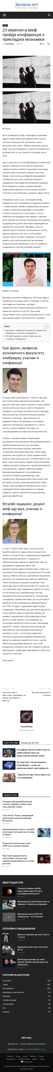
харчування (10, 1059)
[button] (4, 15)
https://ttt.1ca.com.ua (26, 730)
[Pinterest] (17, 49)
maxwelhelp (9, 44)
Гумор (18, 1056)
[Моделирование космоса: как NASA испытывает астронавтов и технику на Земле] (44, 832)
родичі (34, 1059)
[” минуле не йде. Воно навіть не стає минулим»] (9, 777)
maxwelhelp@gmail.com (34, 1049)
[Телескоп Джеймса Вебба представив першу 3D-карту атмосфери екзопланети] (9, 891)
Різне (13, 21)
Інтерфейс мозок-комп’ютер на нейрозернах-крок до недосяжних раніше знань (33, 752)
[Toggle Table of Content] (45, 326)
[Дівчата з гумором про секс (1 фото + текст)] (6, 937)
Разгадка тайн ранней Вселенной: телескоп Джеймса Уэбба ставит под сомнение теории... (17, 804)
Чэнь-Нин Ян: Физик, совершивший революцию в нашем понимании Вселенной (18, 818)
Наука (19, 21)
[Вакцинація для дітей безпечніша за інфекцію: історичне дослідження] (9, 904)
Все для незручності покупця (41, 693)
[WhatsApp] (22, 49)
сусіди (42, 1059)
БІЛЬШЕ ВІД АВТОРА (30, 743)
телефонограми (24, 1059)
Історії (25, 1056)
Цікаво (41, 1056)
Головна (10, 1056)
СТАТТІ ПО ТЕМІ (11, 743)
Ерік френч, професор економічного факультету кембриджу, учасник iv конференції (26, 331)
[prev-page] (4, 787)
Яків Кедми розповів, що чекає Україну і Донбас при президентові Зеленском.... (32, 962)
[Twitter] (11, 49)
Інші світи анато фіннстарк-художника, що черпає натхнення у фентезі (14, 696)
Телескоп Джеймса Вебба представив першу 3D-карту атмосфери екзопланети (29, 891)
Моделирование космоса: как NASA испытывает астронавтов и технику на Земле (18, 832)
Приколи (33, 1056)
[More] (29, 49)
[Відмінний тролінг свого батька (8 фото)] (9, 950)
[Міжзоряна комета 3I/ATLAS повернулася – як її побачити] (9, 917)
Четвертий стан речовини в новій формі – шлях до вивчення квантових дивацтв (32, 765)
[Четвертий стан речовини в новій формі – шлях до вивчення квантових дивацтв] (9, 765)
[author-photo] (26, 723)
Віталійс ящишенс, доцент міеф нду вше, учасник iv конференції (24, 337)
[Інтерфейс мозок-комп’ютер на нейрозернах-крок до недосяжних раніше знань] (9, 752)
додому (5, 21)
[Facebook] (5, 49)
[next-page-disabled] (8, 787)
